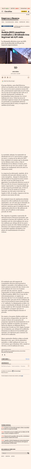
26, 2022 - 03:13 (15, 73)
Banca (3, 22)
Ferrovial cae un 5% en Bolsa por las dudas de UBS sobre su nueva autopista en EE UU (15, 432)
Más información (4, 372)
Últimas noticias (6, 425)
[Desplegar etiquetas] (29, 366)
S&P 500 (13, 8)
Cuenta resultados (16, 366)
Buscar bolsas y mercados (8, 449)
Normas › (28, 359)
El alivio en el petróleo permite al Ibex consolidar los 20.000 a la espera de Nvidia (15, 428)
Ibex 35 (3, 8)
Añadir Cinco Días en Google (9, 81)
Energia (16, 22)
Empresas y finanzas (10, 18)
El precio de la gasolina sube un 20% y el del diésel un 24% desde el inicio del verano (15, 436)
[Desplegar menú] (2, 11)
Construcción (22, 22)
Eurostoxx (8, 456)
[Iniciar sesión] (29, 11)
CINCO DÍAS (15, 71)
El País (28, 14)
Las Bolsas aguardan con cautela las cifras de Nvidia (21, 27)
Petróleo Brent (24, 8)
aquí (22, 375)
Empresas (23, 366)
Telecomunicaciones (9, 22)
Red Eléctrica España (6, 366)
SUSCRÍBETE (24, 11)
